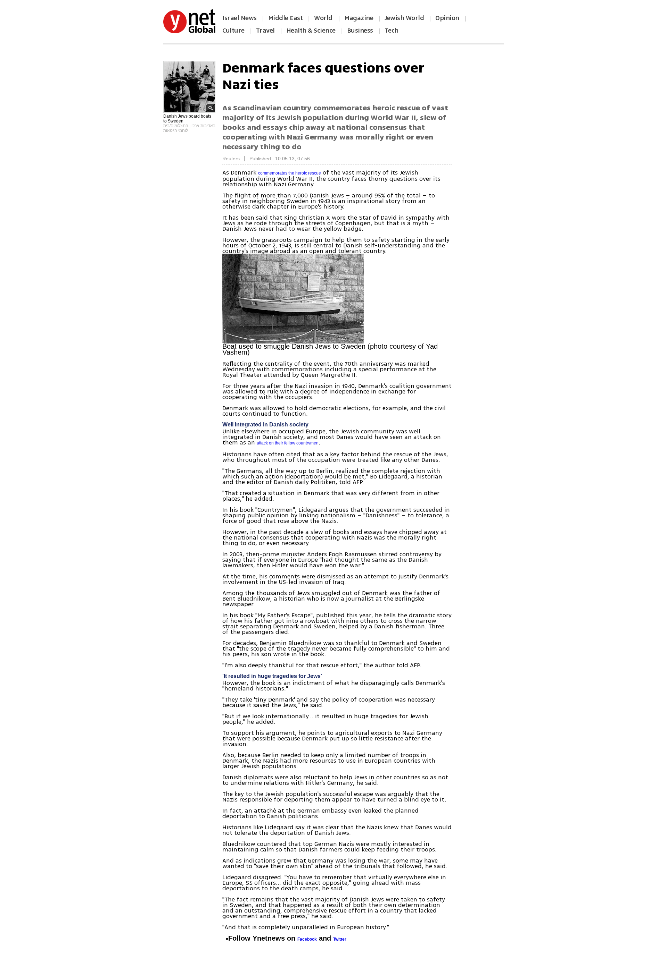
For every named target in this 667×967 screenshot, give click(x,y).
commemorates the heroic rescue (289, 173)
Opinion (447, 18)
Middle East (285, 18)
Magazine (358, 18)
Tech (391, 30)
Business (360, 30)
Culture (233, 30)
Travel (265, 30)
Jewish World (404, 18)
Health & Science (311, 30)
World (324, 18)
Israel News (239, 18)
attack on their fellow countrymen (288, 443)
